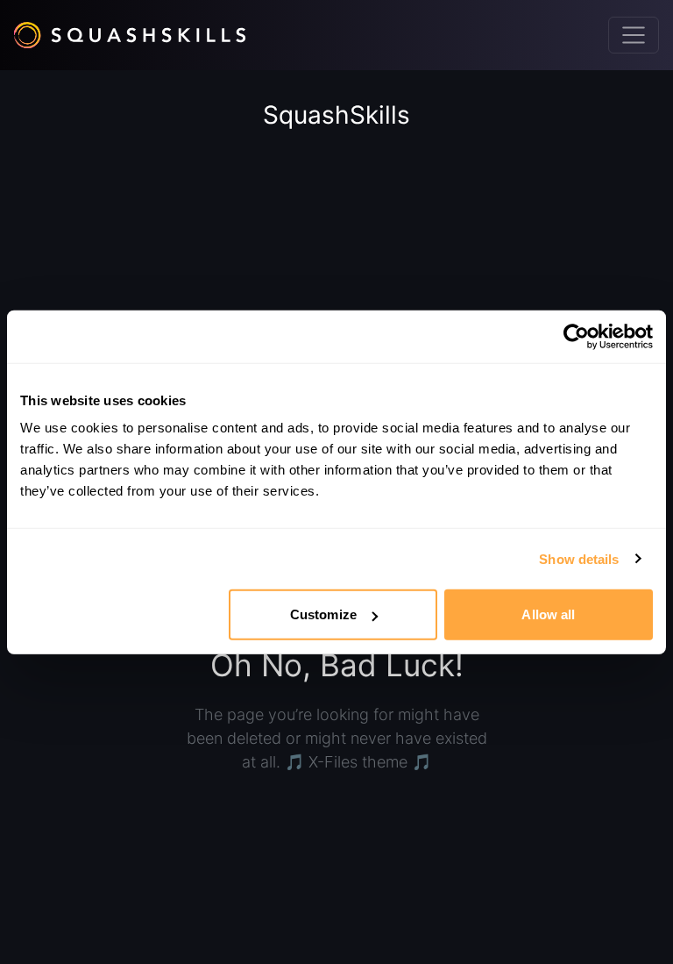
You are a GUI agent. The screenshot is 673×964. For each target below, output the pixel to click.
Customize (323, 614)
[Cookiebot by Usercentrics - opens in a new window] (576, 336)
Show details (579, 558)
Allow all (548, 614)
